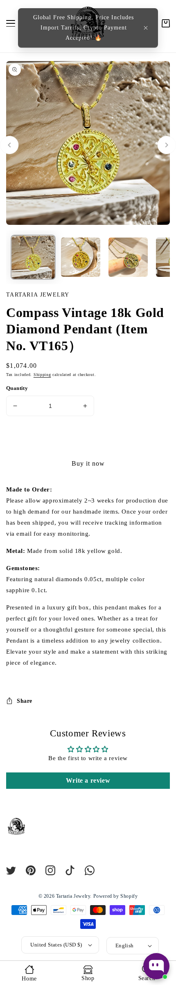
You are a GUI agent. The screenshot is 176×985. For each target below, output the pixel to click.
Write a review (88, 780)
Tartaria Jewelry (73, 896)
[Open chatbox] (156, 966)
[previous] (9, 145)
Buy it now (88, 463)
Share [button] (24, 701)
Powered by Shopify (115, 896)
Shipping (42, 374)
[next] (167, 145)
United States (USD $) (56, 945)
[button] (146, 28)
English (124, 945)
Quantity (17, 388)
